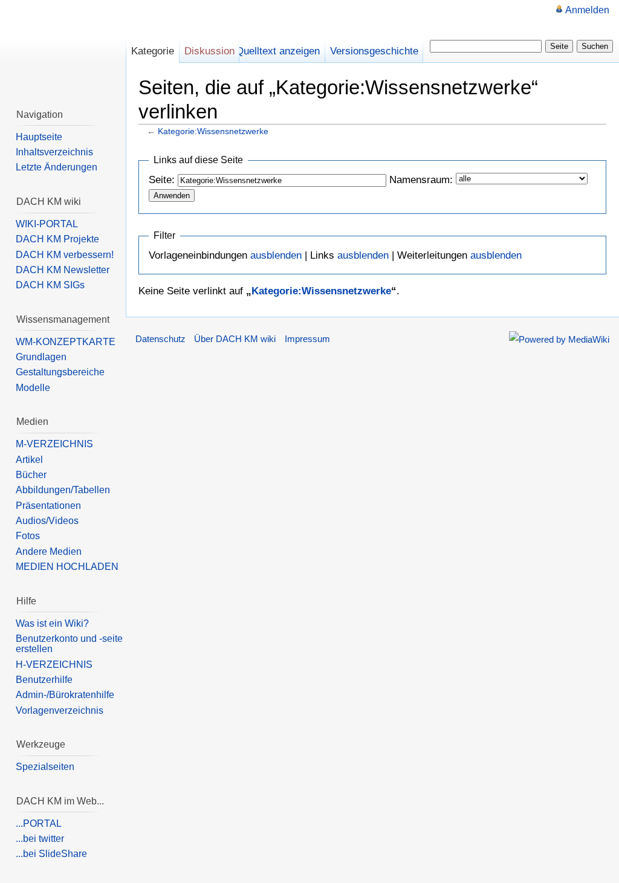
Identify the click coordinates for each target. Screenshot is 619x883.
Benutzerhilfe (44, 679)
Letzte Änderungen (56, 167)
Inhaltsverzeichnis (54, 152)
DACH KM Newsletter (62, 270)
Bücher (31, 475)
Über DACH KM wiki (235, 339)
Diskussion (209, 51)
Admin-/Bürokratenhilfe (65, 695)
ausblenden (276, 255)
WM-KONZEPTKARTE (65, 342)
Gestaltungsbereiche (60, 372)
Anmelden (587, 10)
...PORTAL (39, 823)
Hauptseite (39, 137)
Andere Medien (49, 551)
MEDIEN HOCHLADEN (67, 566)
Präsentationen (48, 505)
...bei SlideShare (51, 854)
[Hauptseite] (63, 48)
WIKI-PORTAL (47, 224)
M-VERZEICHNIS (54, 444)
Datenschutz (160, 339)
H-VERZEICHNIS (54, 664)
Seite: (162, 180)
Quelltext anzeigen (278, 51)
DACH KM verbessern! (65, 255)
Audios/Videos (47, 521)
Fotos (28, 536)
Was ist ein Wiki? (52, 623)
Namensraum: (421, 180)
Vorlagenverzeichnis (59, 710)
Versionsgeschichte (374, 51)
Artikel (29, 459)
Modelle (33, 388)
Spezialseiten (45, 767)
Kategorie (152, 51)
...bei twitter (40, 838)
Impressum (307, 339)
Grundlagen (41, 357)
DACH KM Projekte (57, 239)
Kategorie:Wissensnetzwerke (213, 131)
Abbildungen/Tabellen (63, 490)
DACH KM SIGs (50, 285)
